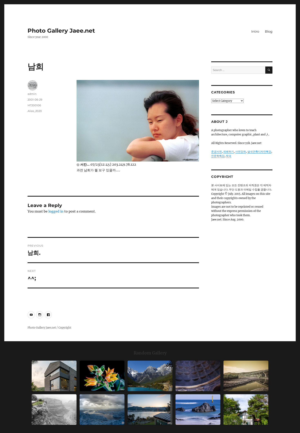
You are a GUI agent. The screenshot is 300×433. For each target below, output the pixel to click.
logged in (55, 211)
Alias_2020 (35, 111)
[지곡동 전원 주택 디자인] (54, 376)
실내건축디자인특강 (259, 151)
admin (32, 93)
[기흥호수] (245, 376)
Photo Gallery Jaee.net (61, 30)
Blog (268, 31)
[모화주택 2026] (245, 409)
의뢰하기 (228, 151)
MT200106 (34, 105)
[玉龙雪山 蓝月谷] (150, 376)
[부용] (102, 376)
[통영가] (150, 409)
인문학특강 (217, 156)
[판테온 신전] (198, 376)
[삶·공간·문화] (54, 409)
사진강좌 (240, 151)
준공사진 (216, 151)
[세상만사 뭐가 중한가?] (102, 409)
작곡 (228, 156)
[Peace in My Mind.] (198, 409)
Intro (255, 31)
